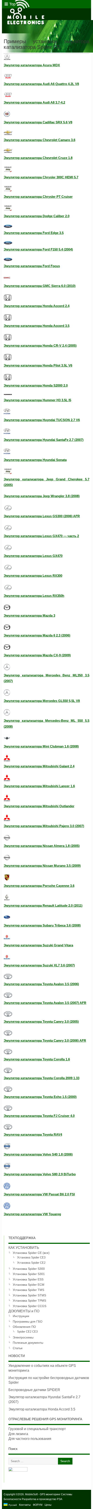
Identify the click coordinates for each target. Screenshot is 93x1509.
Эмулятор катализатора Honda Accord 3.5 (36, 326)
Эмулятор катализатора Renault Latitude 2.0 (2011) (43, 905)
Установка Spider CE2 (31, 1262)
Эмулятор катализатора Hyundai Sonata (35, 460)
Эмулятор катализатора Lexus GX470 (33, 556)
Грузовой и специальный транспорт (37, 1429)
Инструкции (21, 1316)
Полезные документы (28, 1342)
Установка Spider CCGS (29, 1306)
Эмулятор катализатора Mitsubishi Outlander (39, 806)
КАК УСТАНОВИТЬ (23, 1248)
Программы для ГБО (27, 1321)
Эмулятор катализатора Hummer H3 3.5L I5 (37, 400)
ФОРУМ (37, 1504)
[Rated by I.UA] (17, 1470)
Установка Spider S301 (29, 1274)
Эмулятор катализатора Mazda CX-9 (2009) (37, 655)
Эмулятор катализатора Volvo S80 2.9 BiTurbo (40, 1174)
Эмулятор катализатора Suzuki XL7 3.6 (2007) (39, 965)
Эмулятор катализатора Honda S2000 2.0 (36, 385)
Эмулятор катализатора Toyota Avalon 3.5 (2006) (41, 984)
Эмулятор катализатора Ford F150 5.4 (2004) (38, 249)
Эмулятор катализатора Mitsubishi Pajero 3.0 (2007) (44, 826)
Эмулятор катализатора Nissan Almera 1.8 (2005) (42, 846)
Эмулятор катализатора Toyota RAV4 (33, 1134)
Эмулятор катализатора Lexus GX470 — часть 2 (41, 536)
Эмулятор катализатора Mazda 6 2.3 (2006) (37, 635)
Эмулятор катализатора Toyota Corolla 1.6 (37, 1059)
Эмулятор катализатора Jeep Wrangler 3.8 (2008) (42, 496)
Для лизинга (18, 1434)
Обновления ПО (24, 1326)
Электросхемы (23, 1337)
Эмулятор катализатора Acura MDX (32, 65)
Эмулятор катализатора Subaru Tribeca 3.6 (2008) (42, 925)
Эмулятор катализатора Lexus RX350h (34, 595)
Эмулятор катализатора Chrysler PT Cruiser (38, 196)
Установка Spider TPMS (29, 1300)
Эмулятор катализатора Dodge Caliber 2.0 (36, 216)
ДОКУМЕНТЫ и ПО (23, 1311)
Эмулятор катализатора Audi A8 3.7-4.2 (34, 102)
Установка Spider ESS (28, 1279)
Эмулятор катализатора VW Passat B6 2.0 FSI (39, 1194)
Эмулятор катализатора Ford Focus (32, 266)
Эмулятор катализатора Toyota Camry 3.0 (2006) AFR (45, 1040)
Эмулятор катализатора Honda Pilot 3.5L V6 (38, 365)
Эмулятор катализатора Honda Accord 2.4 (36, 306)
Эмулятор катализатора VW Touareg (32, 1214)
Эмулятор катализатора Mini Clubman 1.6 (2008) (41, 746)
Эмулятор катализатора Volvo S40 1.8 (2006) (38, 1154)
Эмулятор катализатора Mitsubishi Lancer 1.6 (39, 786)
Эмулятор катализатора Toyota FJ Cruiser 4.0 (39, 1116)
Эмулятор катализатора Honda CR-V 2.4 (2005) (40, 345)
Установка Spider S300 (29, 1268)
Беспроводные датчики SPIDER (34, 1390)
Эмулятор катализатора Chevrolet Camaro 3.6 (39, 140)
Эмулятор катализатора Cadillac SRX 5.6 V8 (38, 122)
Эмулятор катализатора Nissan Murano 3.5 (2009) (42, 865)
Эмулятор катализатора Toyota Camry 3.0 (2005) (41, 1021)
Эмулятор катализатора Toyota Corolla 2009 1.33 (41, 1078)
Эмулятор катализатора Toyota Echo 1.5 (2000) (40, 1097)
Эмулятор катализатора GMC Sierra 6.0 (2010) (39, 286)
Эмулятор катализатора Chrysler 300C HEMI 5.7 (41, 177)
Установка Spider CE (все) (31, 1253)
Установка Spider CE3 (31, 1257)
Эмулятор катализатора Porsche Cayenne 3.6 (39, 886)
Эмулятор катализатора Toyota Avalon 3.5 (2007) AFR (45, 1003)
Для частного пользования (29, 1439)
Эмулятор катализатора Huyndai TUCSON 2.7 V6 (42, 420)
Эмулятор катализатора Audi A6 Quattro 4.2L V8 (41, 84)
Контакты (25, 1504)
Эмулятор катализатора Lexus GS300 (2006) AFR (42, 516)
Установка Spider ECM (28, 1284)
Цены (48, 1504)
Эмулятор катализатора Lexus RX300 (33, 575)
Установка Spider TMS (28, 1290)
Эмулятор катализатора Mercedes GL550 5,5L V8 (42, 701)
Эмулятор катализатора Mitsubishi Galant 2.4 (39, 766)
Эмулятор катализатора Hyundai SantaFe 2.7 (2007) (43, 440)
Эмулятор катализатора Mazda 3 (29, 615)
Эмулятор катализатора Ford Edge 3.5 (34, 233)
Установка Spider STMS (29, 1295)
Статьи (17, 1348)
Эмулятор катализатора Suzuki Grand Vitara (38, 945)
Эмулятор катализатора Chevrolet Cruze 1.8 (38, 158)
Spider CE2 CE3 (27, 1331)
